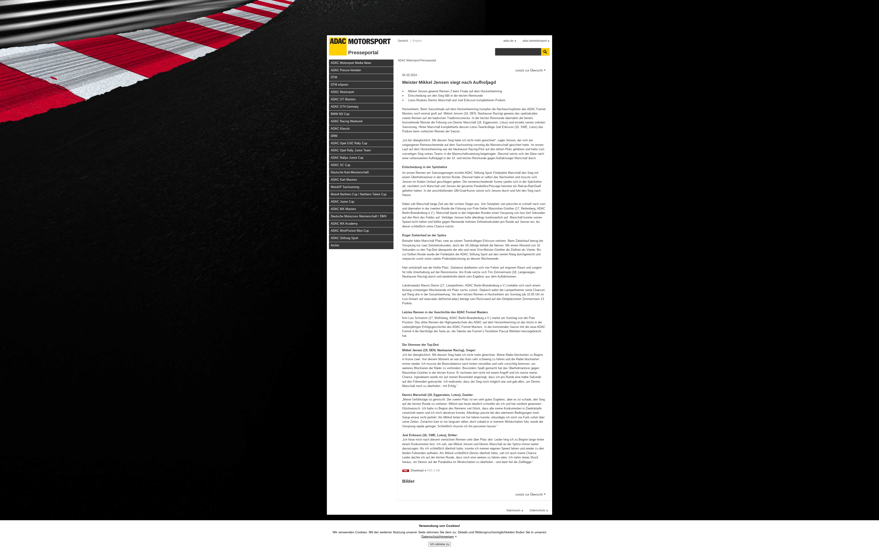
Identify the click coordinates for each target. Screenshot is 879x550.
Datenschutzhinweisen (437, 536)
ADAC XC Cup (340, 165)
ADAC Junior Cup (342, 201)
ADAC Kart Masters (344, 179)
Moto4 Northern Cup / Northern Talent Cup (358, 194)
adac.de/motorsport (535, 40)
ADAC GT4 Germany (345, 106)
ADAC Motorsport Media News (351, 63)
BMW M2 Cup (340, 114)
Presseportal (363, 52)
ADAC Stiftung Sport (344, 238)
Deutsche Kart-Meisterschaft (350, 172)
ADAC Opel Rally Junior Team (351, 150)
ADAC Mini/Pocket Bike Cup (350, 230)
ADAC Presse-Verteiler (346, 70)
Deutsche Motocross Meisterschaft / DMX (359, 216)
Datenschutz (537, 510)
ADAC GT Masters (343, 99)
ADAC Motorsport (342, 92)
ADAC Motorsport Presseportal (417, 60)
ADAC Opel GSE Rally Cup (349, 143)
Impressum (513, 510)
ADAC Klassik (340, 128)
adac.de (508, 40)
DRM (334, 136)
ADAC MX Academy (344, 223)
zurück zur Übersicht (529, 70)
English (417, 40)
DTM (334, 77)
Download (417, 470)
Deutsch (403, 40)
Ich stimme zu (439, 544)
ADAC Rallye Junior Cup (347, 157)
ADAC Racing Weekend (346, 121)
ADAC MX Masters (343, 209)
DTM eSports (339, 84)
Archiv (335, 245)
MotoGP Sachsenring (345, 187)
